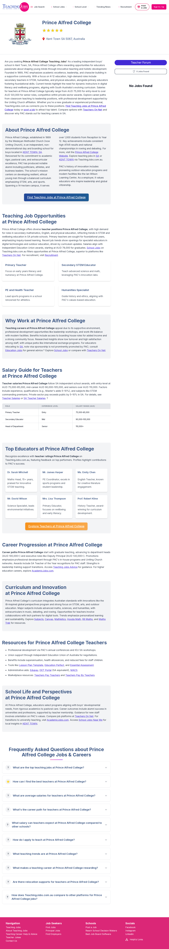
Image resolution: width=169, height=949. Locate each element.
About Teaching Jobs (16, 930)
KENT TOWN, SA (32, 152)
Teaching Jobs (13, 927)
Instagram (130, 930)
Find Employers (53, 934)
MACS (73, 670)
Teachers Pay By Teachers (80, 675)
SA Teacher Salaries (34, 398)
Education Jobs (13, 350)
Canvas (49, 619)
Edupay (34, 670)
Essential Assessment (82, 665)
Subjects (39, 619)
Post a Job (91, 927)
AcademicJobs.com (42, 570)
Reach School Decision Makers (101, 930)
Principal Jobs (53, 930)
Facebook (130, 927)
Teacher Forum (141, 62)
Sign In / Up (159, 7)
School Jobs (93, 247)
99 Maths (87, 619)
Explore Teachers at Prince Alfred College (56, 526)
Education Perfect (54, 665)
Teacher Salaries (11, 398)
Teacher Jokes (13, 937)
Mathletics (60, 619)
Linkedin (129, 934)
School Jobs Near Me (90, 720)
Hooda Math (74, 619)
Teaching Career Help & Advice (21, 934)
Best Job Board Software (98, 934)
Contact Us (11, 940)
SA (97, 155)
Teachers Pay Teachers (47, 675)
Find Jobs (51, 927)
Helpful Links (136, 939)
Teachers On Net (92, 109)
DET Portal (45, 670)
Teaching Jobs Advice (65, 567)
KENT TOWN (66, 159)
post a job (29, 109)
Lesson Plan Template (31, 665)
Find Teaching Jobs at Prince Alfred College (56, 197)
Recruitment (51, 255)
